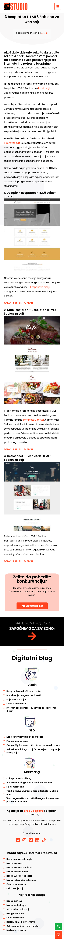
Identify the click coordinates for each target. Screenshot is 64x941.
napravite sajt (12, 143)
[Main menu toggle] (57, 6)
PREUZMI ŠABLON (23, 303)
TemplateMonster (33, 419)
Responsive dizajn (40, 287)
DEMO (7, 303)
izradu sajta (44, 88)
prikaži (44, 33)
